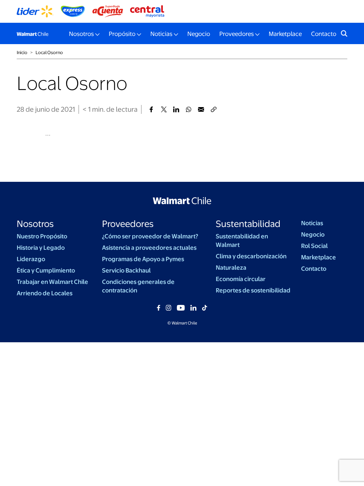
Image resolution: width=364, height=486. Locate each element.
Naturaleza (231, 267)
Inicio (22, 52)
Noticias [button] (161, 33)
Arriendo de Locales (45, 293)
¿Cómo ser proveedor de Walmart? (150, 236)
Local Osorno (49, 52)
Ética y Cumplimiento (46, 270)
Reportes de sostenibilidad (253, 290)
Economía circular (241, 278)
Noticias (312, 223)
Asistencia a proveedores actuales (149, 247)
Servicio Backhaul (126, 270)
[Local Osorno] (151, 109)
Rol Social (314, 245)
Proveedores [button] (236, 33)
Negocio (198, 33)
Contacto (323, 33)
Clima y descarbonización (251, 256)
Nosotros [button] (81, 33)
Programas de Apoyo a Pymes (143, 259)
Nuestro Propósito (42, 236)
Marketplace (285, 33)
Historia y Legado (41, 247)
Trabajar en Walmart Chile (52, 281)
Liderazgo (31, 259)
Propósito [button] (122, 33)
